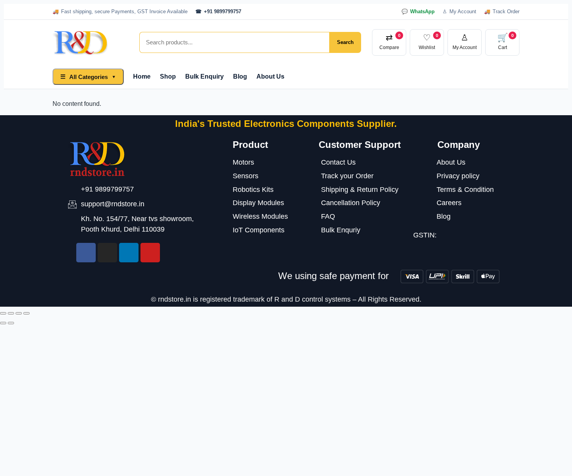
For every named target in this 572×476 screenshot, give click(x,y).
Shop (168, 76)
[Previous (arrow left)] (3, 323)
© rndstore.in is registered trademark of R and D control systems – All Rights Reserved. (286, 299)
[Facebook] (86, 252)
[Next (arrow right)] (11, 323)
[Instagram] (107, 252)
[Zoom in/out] (3, 313)
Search (345, 42)
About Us (270, 76)
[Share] (19, 313)
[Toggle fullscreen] (11, 313)
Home (142, 76)
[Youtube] (150, 252)
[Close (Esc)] (26, 313)
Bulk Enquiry (204, 76)
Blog (240, 76)
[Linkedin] (129, 252)
